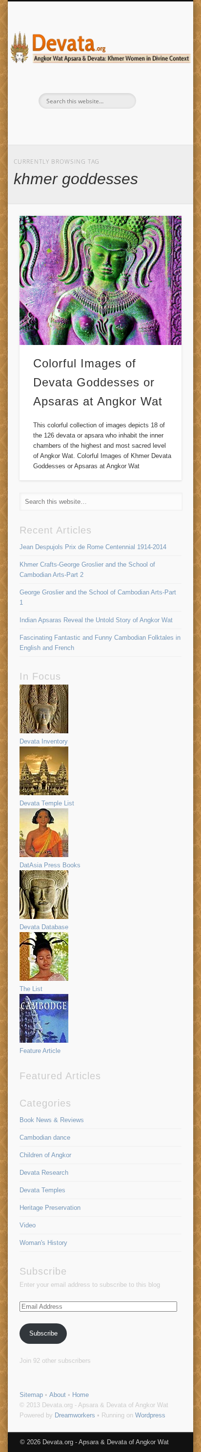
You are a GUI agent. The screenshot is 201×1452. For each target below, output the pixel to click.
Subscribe (43, 1333)
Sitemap (31, 1394)
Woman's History (43, 1242)
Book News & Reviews (52, 1120)
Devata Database (44, 927)
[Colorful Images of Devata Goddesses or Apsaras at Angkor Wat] (100, 280)
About (57, 1394)
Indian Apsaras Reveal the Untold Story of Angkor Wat (96, 620)
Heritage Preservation (50, 1207)
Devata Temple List (47, 803)
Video (28, 1225)
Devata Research (44, 1172)
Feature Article (40, 1050)
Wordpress (150, 1415)
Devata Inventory (44, 741)
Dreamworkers (75, 1415)
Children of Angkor (45, 1155)
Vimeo (109, 125)
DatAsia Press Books (50, 865)
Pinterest (89, 125)
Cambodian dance (45, 1137)
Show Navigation (157, 87)
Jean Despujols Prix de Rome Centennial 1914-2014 (93, 547)
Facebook (68, 125)
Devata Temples (42, 1190)
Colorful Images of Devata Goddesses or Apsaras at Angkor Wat (97, 382)
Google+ (130, 125)
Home (80, 1394)
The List (31, 989)
